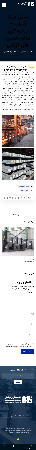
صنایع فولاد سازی (28, 261)
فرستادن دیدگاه (27, 352)
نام (32, 314)
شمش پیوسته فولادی (23, 186)
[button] (4, 5)
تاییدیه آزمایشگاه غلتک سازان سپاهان (17, 416)
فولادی (21, 190)
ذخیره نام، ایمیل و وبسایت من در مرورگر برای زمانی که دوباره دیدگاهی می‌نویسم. (18, 345)
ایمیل (32, 324)
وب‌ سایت (31, 334)
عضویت (18, 382)
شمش (27, 190)
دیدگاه (31, 293)
